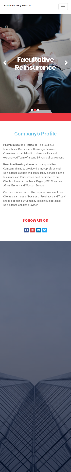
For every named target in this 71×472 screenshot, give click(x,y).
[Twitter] (44, 230)
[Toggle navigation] (63, 6)
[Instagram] (32, 230)
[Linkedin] (38, 230)
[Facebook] (26, 230)
